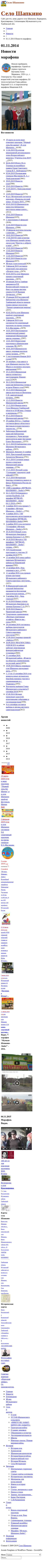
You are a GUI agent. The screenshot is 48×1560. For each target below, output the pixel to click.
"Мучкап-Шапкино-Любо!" (4, 874)
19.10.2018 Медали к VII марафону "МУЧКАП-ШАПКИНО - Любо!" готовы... (16, 543)
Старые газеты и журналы (22, 1474)
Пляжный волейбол (19, 1523)
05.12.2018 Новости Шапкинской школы (14, 416)
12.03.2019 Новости (14, 194)
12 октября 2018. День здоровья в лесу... (15, 569)
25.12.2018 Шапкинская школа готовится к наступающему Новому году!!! (16, 375)
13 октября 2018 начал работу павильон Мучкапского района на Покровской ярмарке (18, 561)
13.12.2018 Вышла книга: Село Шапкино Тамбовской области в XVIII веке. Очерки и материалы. (18, 409)
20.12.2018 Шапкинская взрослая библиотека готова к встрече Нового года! (18, 384)
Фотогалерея (11, 1541)
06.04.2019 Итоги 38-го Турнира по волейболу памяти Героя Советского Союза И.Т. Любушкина (16, 167)
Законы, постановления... (21, 1494)
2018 (8, 736)
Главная (9, 28)
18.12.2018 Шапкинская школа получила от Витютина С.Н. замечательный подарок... (18, 393)
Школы (14, 1437)
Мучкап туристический (16, 263)
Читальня (10, 1466)
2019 (8, 731)
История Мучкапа (18, 1461)
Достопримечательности (21, 1435)
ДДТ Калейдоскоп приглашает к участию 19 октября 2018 (16, 552)
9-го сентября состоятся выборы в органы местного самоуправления (17, 707)
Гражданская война (19, 1427)
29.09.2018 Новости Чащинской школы (14, 610)
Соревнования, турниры (21, 1520)
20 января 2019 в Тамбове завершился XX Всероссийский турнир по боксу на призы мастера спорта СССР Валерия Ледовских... (17, 288)
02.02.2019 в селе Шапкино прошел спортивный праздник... (17, 276)
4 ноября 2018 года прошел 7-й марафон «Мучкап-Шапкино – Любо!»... (18, 508)
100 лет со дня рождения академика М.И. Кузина (5, 1167)
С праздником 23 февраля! (17, 219)
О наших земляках (18, 1430)
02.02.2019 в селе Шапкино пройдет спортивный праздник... (17, 315)
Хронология (16, 1450)
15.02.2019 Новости (14, 248)
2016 (8, 747)
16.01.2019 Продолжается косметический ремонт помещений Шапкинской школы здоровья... (16, 334)
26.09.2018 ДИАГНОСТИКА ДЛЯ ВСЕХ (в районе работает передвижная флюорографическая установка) (18, 647)
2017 (8, 742)
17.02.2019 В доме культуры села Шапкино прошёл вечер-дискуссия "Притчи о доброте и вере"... (18, 241)
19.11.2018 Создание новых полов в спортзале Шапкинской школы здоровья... (17, 463)
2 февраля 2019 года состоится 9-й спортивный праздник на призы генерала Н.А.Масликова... (18, 324)
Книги (13, 1486)
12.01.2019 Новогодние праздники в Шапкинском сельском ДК (17, 343)
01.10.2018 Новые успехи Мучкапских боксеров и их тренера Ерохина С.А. (17, 604)
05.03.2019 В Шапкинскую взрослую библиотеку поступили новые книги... (17, 207)
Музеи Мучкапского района (11, 1402)
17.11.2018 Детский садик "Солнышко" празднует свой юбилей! (18, 472)
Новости (9, 33)
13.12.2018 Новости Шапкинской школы (14, 401)
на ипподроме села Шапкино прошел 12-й (5, 1022)
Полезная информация (11, 1537)
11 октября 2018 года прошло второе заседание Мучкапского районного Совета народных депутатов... (18, 577)
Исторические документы (22, 1476)
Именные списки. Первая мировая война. (21, 1441)
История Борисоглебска (21, 1456)
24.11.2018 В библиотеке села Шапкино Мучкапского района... (18, 446)
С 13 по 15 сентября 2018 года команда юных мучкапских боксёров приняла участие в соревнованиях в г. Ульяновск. (18, 678)
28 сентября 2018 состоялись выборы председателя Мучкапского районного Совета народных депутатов (18, 629)
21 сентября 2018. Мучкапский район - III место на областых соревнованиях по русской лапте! (18, 659)
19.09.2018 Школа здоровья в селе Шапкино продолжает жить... (18, 668)
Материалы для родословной (17, 1480)
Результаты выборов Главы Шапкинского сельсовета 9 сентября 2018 (17, 689)
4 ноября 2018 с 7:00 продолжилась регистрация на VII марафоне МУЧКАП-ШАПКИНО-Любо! (18, 517)
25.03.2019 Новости (14, 186)
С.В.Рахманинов (18, 1499)
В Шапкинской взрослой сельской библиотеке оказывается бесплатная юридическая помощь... (16, 589)
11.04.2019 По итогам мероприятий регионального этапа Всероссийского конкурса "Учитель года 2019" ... (18, 155)
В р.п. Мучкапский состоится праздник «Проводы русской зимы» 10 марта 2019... (18, 199)
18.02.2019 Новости (14, 235)
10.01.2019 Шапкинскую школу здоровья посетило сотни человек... (16, 351)
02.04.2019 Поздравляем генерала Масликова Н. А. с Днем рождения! (17, 176)
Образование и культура (21, 1432)
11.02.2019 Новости (14, 255)
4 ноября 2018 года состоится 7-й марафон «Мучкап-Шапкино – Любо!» (18, 526)
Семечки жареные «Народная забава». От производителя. (7, 1380)
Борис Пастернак (18, 1497)
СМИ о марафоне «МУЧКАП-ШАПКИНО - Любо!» (18, 489)
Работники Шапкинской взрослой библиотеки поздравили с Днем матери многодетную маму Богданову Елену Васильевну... (18, 436)
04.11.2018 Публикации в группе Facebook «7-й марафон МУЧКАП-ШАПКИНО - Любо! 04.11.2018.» (16, 498)
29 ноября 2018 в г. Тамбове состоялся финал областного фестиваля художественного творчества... (18, 424)
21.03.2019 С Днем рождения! (18, 188)
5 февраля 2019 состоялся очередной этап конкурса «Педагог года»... (16, 268)
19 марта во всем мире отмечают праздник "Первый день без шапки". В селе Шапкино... (18, 143)
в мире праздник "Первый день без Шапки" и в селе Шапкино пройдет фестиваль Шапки (5, 791)
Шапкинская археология (21, 1453)
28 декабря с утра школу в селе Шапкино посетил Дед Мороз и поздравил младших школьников (18, 365)
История (9, 1445)
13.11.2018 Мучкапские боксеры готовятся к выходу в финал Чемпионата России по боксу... (18, 481)
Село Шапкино (25, 1545)
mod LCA (8, 763)
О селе (13, 1414)
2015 (8, 752)
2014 (8, 757)
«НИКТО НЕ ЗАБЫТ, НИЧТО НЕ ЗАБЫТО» (20, 1423)
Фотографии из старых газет (6, 1360)
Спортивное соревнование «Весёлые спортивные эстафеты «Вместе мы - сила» (17, 618)
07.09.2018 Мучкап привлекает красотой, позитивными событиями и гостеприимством (17, 698)
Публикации (11, 1396)
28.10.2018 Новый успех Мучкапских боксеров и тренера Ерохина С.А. (16, 534)
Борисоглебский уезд (20, 1458)
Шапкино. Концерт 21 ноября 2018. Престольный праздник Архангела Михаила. (18, 454)
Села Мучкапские (18, 1463)
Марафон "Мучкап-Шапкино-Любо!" (19, 1531)
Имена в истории (18, 1484)
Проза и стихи (17, 1492)
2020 (8, 726)
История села (16, 1448)
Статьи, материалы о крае (21, 1489)
